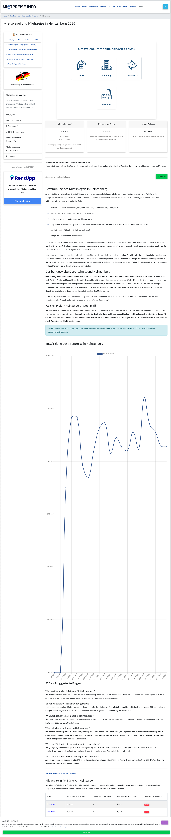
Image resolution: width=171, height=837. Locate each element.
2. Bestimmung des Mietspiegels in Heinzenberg (21, 45)
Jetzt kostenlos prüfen (23, 201)
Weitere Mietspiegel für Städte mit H (60, 774)
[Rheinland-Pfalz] (22, 76)
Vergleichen (161, 176)
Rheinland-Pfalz (15, 16)
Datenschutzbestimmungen (59, 827)
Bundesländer (105, 7)
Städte (84, 7)
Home (77, 7)
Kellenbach (51, 812)
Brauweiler (51, 804)
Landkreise (93, 7)
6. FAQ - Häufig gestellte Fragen (16, 64)
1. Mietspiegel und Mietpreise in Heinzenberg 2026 (22, 40)
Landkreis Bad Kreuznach (30, 16)
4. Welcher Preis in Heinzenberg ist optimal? (20, 54)
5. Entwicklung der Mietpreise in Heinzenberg (20, 59)
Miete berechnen (120, 7)
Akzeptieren (86, 832)
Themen (132, 7)
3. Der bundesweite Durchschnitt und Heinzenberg (22, 49)
